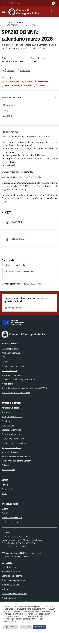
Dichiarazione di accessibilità (14, 593)
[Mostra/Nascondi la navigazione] (3, 11)
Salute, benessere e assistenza (16, 456)
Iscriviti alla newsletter (12, 517)
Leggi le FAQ (7, 562)
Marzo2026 (18, 238)
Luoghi (5, 508)
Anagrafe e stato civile (12, 416)
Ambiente (6, 412)
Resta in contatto (10, 522)
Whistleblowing (9, 597)
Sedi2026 (17, 222)
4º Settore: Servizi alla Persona (19, 271)
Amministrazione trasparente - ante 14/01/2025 (24, 388)
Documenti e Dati (9, 370)
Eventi (5, 513)
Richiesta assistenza (11, 571)
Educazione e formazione (13, 438)
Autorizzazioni (8, 425)
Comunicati (7, 489)
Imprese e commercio (11, 447)
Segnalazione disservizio (13, 575)
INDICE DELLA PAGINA (11, 97)
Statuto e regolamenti (12, 375)
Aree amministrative (11, 352)
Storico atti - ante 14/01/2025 (16, 392)
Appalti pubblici (8, 421)
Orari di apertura (9, 567)
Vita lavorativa (8, 469)
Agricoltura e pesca (10, 407)
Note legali (7, 589)
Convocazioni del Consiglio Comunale (18, 379)
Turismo (5, 465)
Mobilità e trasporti (10, 452)
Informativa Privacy (10, 584)
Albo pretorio (7, 383)
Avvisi (4, 493)
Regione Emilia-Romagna (13, 3)
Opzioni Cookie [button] (10, 626)
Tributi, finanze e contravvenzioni (16, 460)
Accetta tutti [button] (40, 626)
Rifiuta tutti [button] (25, 626)
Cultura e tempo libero (12, 434)
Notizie (5, 484)
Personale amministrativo (13, 366)
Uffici (4, 357)
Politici (5, 361)
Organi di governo (10, 348)
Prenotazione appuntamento (15, 580)
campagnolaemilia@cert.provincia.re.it (23, 553)
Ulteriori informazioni (12, 621)
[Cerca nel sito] (51, 12)
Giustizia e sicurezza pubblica (15, 443)
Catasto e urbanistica (11, 429)
